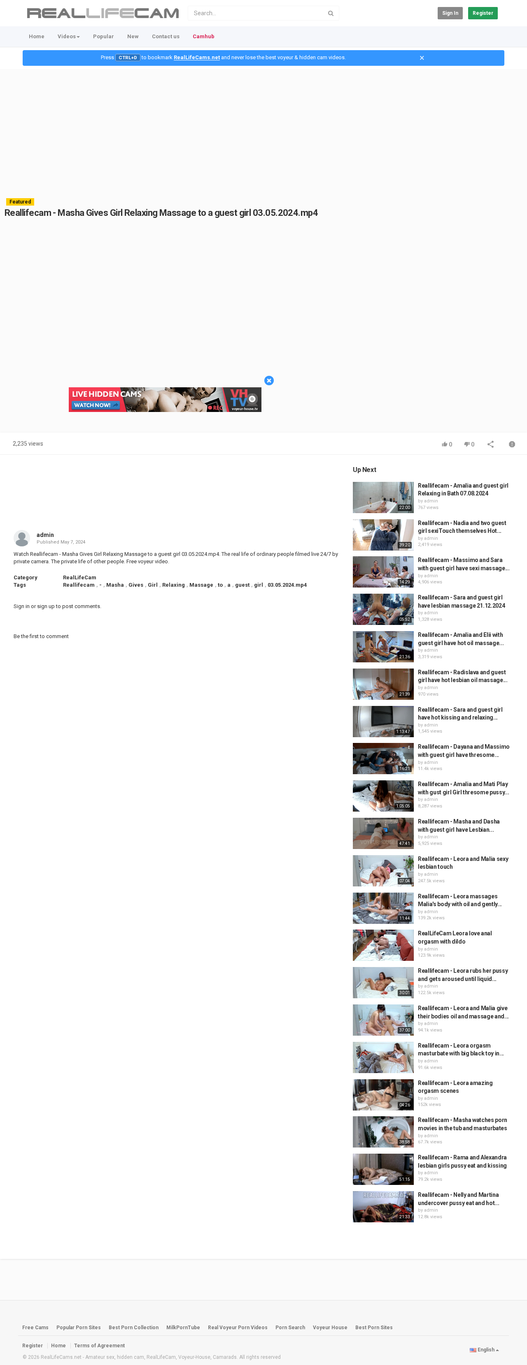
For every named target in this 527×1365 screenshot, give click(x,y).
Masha (115, 585)
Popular (103, 36)
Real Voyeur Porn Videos (238, 1327)
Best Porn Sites (374, 1327)
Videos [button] (67, 36)
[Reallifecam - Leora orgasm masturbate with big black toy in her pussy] (383, 1057)
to (220, 585)
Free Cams (35, 1327)
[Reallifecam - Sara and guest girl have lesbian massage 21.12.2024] (383, 609)
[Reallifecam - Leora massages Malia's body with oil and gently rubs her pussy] (383, 908)
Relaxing (173, 585)
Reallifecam (79, 585)
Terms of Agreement (99, 1346)
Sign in (450, 13)
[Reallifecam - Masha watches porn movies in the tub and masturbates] (383, 1132)
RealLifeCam (79, 577)
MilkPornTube (183, 1327)
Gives (135, 585)
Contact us (166, 36)
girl (258, 585)
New (133, 36)
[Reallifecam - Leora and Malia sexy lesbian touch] (383, 870)
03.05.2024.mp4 (287, 585)
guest (242, 585)
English (486, 1350)
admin (45, 535)
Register (483, 13)
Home (36, 36)
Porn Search (290, 1327)
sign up (46, 606)
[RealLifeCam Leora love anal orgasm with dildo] (383, 945)
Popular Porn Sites (78, 1327)
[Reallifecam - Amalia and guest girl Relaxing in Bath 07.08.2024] (383, 497)
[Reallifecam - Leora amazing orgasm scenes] (383, 1095)
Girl (153, 585)
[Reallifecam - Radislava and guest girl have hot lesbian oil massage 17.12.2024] (383, 684)
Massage (201, 585)
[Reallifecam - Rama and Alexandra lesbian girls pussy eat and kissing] (383, 1169)
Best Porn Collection (134, 1327)
